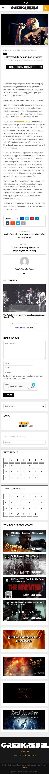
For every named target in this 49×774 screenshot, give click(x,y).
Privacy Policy (22, 772)
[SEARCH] (43, 406)
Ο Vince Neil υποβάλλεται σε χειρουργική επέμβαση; (24, 249)
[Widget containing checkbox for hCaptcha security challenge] (20, 386)
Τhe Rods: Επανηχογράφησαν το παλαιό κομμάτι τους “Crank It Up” (24, 316)
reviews (31, 328)
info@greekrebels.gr (29, 755)
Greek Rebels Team (11, 60)
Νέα (5, 53)
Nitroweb (25, 767)
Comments (20, 328)
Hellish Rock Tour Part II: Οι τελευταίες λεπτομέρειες (24, 235)
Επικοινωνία (24, 751)
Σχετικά (13, 772)
